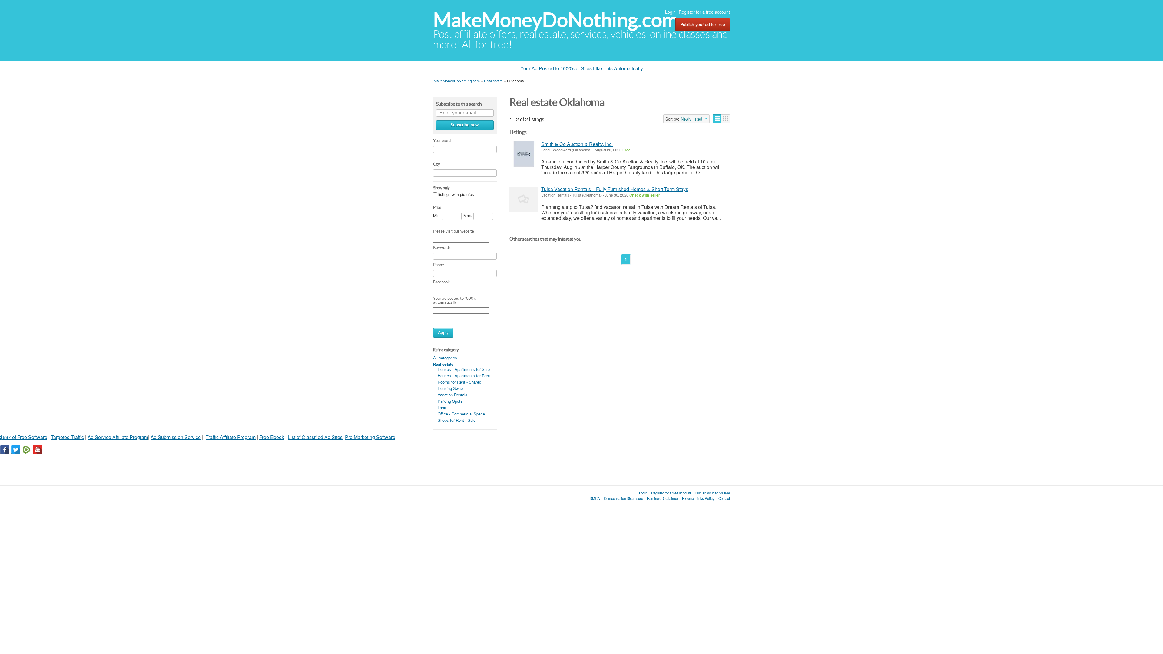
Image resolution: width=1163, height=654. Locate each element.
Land (442, 407)
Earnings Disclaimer (662, 498)
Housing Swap (450, 388)
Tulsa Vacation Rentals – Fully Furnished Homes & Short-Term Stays (614, 189)
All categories (445, 358)
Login (670, 12)
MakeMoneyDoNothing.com (555, 20)
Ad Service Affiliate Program (118, 437)
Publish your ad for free (702, 24)
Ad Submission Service (176, 437)
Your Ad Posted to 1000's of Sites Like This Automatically (581, 68)
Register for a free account (704, 12)
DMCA (595, 498)
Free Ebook (271, 437)
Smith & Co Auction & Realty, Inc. (577, 143)
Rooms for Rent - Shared (459, 382)
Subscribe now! (465, 125)
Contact (724, 498)
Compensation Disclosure (623, 498)
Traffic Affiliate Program (231, 437)
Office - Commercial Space (461, 414)
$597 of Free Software (23, 437)
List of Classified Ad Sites (315, 437)
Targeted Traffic (67, 437)
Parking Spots (450, 401)
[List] (717, 118)
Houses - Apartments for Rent (464, 375)
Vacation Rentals (452, 395)
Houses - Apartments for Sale (464, 369)
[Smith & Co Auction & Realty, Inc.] (523, 154)
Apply (443, 332)
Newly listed (691, 119)
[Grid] (725, 118)
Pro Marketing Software (370, 437)
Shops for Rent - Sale (456, 420)
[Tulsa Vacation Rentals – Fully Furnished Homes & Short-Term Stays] (523, 199)
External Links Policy (698, 498)
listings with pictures (456, 194)
